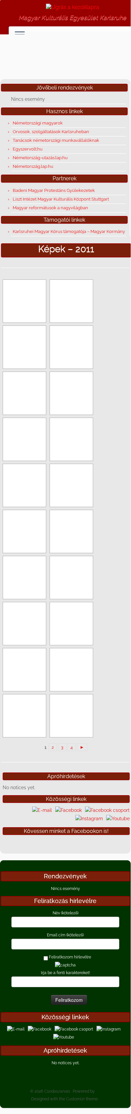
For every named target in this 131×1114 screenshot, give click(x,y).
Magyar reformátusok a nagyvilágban (50, 207)
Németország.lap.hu (33, 166)
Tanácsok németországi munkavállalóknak (56, 140)
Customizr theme (82, 1099)
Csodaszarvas (57, 1091)
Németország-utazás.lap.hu (40, 157)
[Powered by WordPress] (98, 1090)
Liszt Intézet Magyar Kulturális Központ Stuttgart (61, 199)
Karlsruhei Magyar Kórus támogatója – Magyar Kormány (69, 231)
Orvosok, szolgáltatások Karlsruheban (51, 131)
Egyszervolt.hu (28, 149)
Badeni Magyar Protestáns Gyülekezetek (54, 190)
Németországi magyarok (38, 123)
